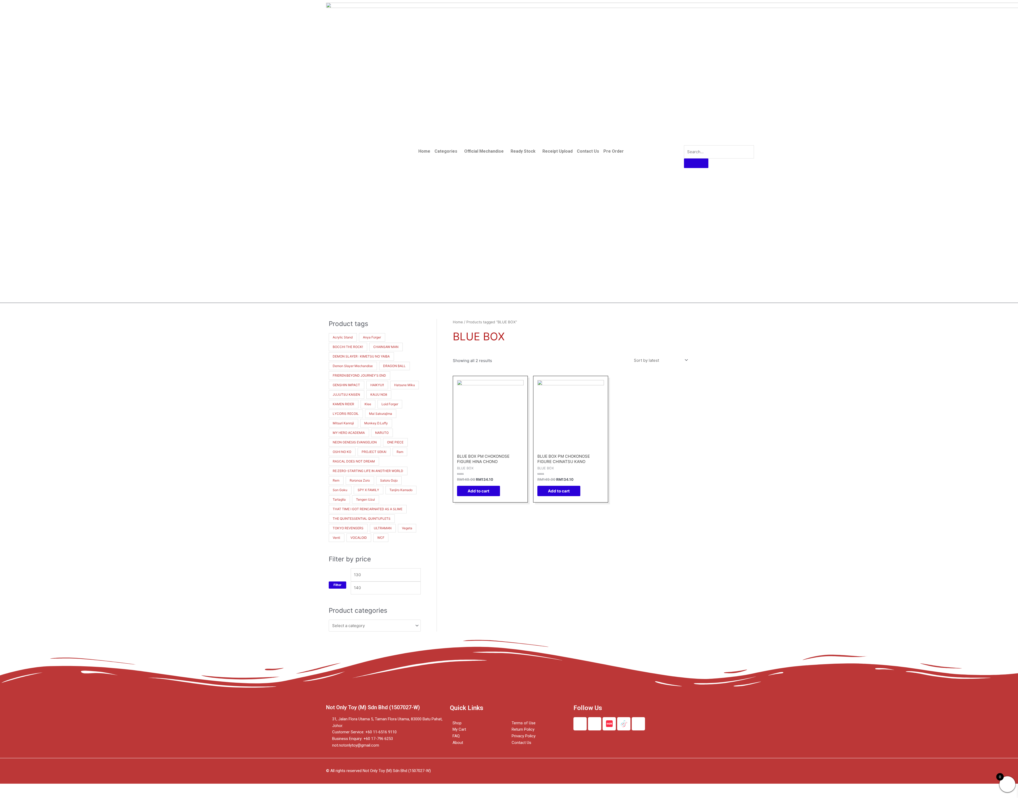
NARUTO (382, 433)
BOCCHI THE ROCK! (348, 347)
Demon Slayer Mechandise (353, 366)
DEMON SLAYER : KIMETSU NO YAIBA (361, 356)
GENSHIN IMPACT (346, 385)
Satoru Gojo (389, 480)
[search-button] (696, 163)
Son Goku (340, 490)
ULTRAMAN (383, 528)
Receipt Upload (557, 151)
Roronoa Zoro (360, 480)
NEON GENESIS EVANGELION (355, 442)
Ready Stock (523, 151)
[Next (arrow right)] (32, 795)
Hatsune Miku (404, 385)
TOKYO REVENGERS (348, 528)
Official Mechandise (484, 151)
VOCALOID (358, 538)
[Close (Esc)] (10, 788)
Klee (368, 404)
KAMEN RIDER (343, 404)
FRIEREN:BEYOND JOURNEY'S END (359, 375)
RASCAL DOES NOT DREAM (354, 461)
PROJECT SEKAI (374, 452)
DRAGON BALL (394, 366)
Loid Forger (389, 404)
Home (424, 151)
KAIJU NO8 (378, 394)
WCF (380, 538)
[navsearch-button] (687, 140)
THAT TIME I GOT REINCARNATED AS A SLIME (367, 509)
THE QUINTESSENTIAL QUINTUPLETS (361, 519)
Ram (400, 452)
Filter (337, 585)
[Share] (32, 788)
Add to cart (478, 490)
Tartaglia (339, 499)
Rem (336, 480)
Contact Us (588, 151)
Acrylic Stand (343, 337)
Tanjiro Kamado (401, 490)
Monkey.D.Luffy (376, 423)
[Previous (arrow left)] (10, 795)
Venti (336, 538)
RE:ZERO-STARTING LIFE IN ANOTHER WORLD (368, 471)
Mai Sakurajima (380, 414)
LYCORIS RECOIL (346, 414)
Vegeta (407, 528)
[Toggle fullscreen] (55, 788)
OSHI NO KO (342, 452)
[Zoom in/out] (77, 788)
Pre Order (613, 151)
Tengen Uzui (365, 499)
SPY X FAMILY (368, 490)
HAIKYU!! (377, 385)
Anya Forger (372, 337)
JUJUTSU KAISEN (346, 394)
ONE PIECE (395, 442)
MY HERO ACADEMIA (349, 433)
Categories (446, 151)
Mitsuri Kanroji (343, 423)
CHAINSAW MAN (385, 347)
